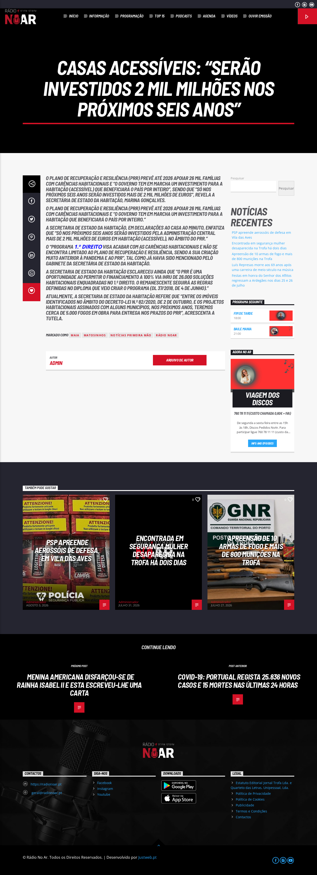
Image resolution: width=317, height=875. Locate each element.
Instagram (105, 788)
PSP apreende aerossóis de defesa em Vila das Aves (66, 550)
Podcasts (184, 15)
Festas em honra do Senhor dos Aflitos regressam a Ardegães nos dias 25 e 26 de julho (262, 280)
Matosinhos (95, 335)
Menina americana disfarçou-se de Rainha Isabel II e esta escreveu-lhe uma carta (79, 684)
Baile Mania (243, 329)
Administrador (36, 602)
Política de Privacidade (253, 793)
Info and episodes (262, 443)
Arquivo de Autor (179, 360)
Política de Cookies (250, 799)
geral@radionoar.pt (46, 793)
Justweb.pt (147, 857)
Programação (131, 15)
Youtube (103, 794)
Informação (99, 15)
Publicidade (245, 805)
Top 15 (160, 15)
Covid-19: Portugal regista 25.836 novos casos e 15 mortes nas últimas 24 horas (239, 680)
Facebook (104, 783)
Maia (75, 335)
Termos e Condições (251, 811)
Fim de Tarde (243, 313)
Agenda (209, 15)
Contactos (243, 817)
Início (73, 15)
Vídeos (231, 15)
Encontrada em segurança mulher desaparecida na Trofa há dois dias (158, 550)
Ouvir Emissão (260, 15)
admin (56, 363)
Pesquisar (237, 178)
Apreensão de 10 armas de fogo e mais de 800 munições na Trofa (251, 550)
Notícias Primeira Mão (130, 335)
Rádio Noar (166, 335)
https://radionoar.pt (46, 784)
